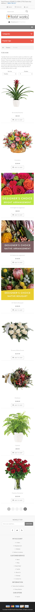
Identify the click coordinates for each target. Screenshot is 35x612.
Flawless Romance (17, 493)
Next (25, 509)
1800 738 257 (11, 3)
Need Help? (18, 566)
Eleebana (17, 398)
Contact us (18, 578)
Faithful (17, 445)
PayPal (18, 569)
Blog (18, 562)
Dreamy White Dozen (17, 350)
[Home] (3, 47)
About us (18, 572)
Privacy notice (18, 589)
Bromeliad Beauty (17, 112)
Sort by (10, 71)
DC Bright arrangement (17, 207)
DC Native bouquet (17, 303)
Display (26, 71)
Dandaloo (18, 160)
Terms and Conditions (18, 586)
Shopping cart (18, 545)
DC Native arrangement (17, 255)
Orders (18, 542)
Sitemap (18, 575)
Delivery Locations (18, 552)
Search (18, 596)
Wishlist (18, 549)
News (18, 559)
